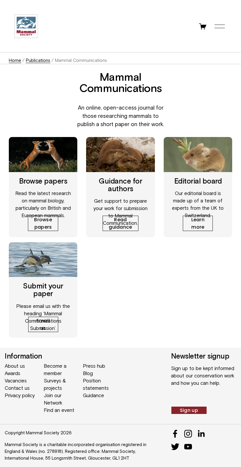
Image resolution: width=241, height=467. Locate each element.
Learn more (198, 223)
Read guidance (120, 223)
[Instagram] (188, 434)
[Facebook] (175, 434)
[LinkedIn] (201, 434)
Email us (43, 324)
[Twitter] (175, 447)
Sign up (189, 410)
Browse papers (43, 223)
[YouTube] (188, 447)
